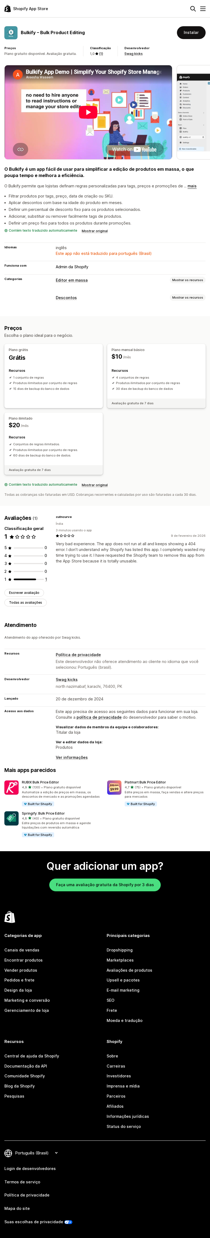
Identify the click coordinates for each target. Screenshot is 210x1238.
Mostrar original (95, 231)
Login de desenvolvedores (30, 1168)
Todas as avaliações (25, 602)
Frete (112, 1010)
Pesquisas (14, 1096)
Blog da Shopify (19, 1086)
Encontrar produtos (23, 960)
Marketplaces (120, 960)
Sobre (112, 1056)
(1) (101, 54)
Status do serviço (124, 1126)
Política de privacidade (78, 654)
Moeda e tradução (124, 1020)
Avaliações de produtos (129, 970)
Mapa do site (17, 1208)
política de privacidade (99, 717)
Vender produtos (20, 970)
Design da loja (18, 990)
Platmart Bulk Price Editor (145, 782)
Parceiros (116, 1096)
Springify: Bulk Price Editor (43, 813)
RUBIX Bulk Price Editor (40, 782)
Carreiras (116, 1066)
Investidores (119, 1076)
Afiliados (115, 1106)
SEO (110, 1000)
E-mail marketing (123, 990)
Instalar (191, 32)
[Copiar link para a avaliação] (75, 517)
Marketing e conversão (27, 1000)
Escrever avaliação (24, 593)
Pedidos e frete (19, 980)
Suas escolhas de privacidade (33, 1221)
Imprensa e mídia (123, 1086)
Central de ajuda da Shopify (31, 1056)
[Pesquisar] (193, 8)
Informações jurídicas (128, 1116)
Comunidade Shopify (24, 1076)
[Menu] (203, 8)
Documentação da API (25, 1066)
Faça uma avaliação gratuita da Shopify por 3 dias (105, 884)
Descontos (66, 297)
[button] (53, 793)
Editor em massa (72, 280)
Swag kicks (133, 54)
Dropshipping (120, 950)
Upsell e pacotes (123, 980)
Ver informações (72, 757)
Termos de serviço (22, 1182)
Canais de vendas (21, 950)
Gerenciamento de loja (26, 1010)
